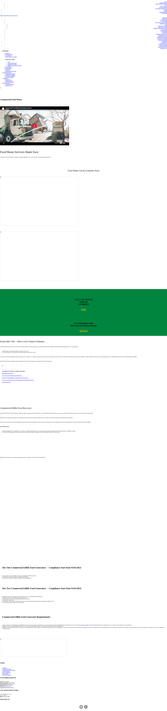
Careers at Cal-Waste (7, 669)
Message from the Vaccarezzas (9, 670)
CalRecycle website (84, 625)
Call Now (83, 309)
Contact (165, 9)
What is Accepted (83, 331)
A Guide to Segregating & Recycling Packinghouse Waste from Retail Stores (18, 380)
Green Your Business (6, 382)
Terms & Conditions (7, 675)
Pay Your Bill (164, 13)
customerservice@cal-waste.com (6, 687)
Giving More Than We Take (161, 8)
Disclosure (5, 667)
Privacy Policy (6, 673)
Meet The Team (163, 6)
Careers (165, 11)
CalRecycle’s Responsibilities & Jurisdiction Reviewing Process (15, 377)
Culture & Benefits (163, 12)
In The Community (163, 7)
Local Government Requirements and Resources (12, 375)
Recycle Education (6, 672)
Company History (163, 2)
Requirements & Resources (7, 373)
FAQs (166, 5)
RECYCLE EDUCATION (161, 4)
